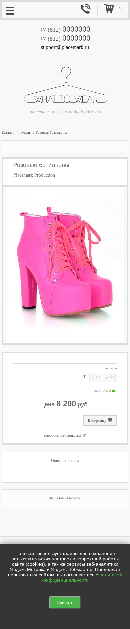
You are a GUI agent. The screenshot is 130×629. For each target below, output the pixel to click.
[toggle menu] (10, 10)
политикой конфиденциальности (81, 577)
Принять (65, 602)
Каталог (8, 132)
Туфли (25, 132)
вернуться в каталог (65, 497)
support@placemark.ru (65, 47)
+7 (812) (65, 29)
